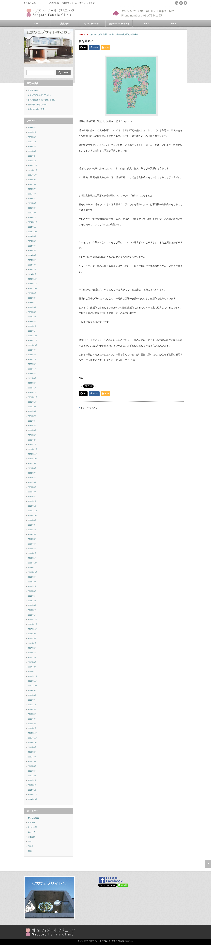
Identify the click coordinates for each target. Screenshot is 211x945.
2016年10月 (32, 686)
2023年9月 (32, 293)
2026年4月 (32, 147)
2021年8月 (32, 411)
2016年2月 (32, 724)
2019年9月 (32, 520)
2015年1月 (32, 785)
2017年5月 (32, 653)
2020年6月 (32, 478)
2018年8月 (32, 582)
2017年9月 (32, 634)
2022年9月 (32, 350)
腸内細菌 (120, 34)
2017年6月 (32, 648)
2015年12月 (32, 733)
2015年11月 (32, 738)
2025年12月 (32, 165)
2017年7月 (32, 643)
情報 (105, 34)
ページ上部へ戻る (208, 864)
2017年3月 (32, 662)
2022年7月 (32, 359)
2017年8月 (32, 638)
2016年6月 (32, 705)
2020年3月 (32, 492)
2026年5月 (32, 142)
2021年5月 (32, 426)
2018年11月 (32, 568)
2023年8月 (32, 298)
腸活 (127, 34)
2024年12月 (32, 222)
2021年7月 (32, 416)
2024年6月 (32, 250)
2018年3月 (32, 605)
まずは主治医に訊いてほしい (39, 95)
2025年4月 (32, 203)
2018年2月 (32, 610)
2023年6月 (32, 307)
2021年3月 (32, 435)
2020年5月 (32, 482)
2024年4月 (32, 260)
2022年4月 (32, 374)
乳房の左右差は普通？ (37, 109)
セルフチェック (91, 23)
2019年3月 (32, 549)
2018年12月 (32, 563)
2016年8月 (32, 695)
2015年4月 (32, 771)
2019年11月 (32, 511)
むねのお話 (32, 827)
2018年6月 (32, 591)
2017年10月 (32, 629)
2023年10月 (32, 288)
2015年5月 (32, 766)
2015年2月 (32, 780)
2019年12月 (32, 506)
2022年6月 (32, 364)
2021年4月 (32, 430)
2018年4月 (32, 601)
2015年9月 (32, 747)
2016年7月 (32, 700)
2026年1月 (32, 161)
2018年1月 (32, 615)
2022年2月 (32, 383)
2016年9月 (32, 691)
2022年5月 (32, 369)
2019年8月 (32, 525)
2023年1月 (32, 331)
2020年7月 (32, 473)
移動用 (30, 846)
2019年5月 (32, 539)
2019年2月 (32, 553)
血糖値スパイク (34, 90)
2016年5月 (32, 709)
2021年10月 (32, 402)
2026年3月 (32, 151)
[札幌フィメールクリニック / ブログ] (52, 15)
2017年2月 (32, 667)
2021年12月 (32, 393)
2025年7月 (32, 189)
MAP (173, 23)
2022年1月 (32, 388)
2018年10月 (32, 572)
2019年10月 (32, 516)
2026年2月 (32, 156)
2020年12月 (32, 449)
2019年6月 (32, 534)
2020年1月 (32, 501)
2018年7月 (32, 586)
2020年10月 (32, 459)
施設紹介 (64, 23)
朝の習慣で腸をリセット (38, 104)
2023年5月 (32, 312)
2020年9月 (32, 463)
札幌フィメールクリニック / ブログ (103, 941)
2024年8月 (32, 241)
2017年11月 (32, 624)
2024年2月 (32, 269)
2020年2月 (32, 497)
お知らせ (31, 822)
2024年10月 (32, 232)
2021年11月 (32, 397)
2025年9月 (32, 180)
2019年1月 (32, 558)
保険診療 (31, 837)
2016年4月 (32, 714)
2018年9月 (32, 577)
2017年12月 (32, 619)
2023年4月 (32, 317)
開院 (29, 851)
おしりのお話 (96, 34)
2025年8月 (32, 184)
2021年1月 (32, 444)
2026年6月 (32, 137)
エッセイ (31, 832)
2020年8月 (32, 468)
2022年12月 (32, 336)
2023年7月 (32, 303)
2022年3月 (32, 378)
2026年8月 (32, 128)
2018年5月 (32, 596)
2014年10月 (32, 799)
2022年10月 (32, 345)
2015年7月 (32, 757)
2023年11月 (32, 284)
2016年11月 (32, 681)
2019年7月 (32, 530)
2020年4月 (32, 487)
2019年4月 (32, 544)
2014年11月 (32, 795)
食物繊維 (134, 34)
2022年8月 (32, 355)
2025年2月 (32, 213)
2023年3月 (32, 322)
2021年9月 (32, 407)
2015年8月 (32, 752)
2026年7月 (32, 132)
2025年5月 (32, 199)
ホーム (37, 23)
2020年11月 (32, 454)
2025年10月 (32, 175)
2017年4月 (32, 657)
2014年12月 (32, 790)
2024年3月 (32, 265)
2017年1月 (32, 672)
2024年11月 (32, 227)
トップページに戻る (89, 408)
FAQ (146, 23)
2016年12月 (32, 676)
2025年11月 (32, 170)
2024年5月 (32, 255)
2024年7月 (32, 246)
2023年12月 (32, 279)
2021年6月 (32, 421)
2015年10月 (32, 743)
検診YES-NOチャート (119, 23)
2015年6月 (32, 761)
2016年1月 (32, 728)
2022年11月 (32, 340)
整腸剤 (112, 34)
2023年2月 (32, 326)
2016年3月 (32, 719)
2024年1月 (32, 274)
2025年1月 (32, 218)
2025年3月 (32, 208)
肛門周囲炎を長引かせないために (41, 100)
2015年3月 (32, 776)
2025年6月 (32, 194)
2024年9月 (32, 236)
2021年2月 (32, 440)
